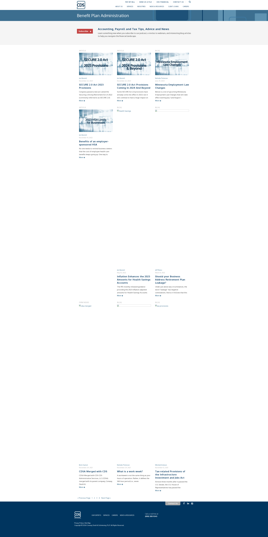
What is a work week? (130, 471)
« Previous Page (83, 498)
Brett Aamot (83, 465)
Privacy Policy (79, 523)
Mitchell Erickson (161, 465)
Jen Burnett (83, 78)
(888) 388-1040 (151, 516)
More (81, 101)
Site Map (88, 523)
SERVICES (106, 515)
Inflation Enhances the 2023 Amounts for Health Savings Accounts (134, 279)
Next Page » (106, 498)
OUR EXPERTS (96, 515)
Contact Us (173, 503)
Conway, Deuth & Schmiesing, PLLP (82, 6)
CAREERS (115, 515)
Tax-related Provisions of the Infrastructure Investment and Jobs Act (170, 474)
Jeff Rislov (158, 270)
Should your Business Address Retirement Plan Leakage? (170, 279)
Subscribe (84, 31)
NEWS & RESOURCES (127, 515)
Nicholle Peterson (161, 78)
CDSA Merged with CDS (93, 471)
